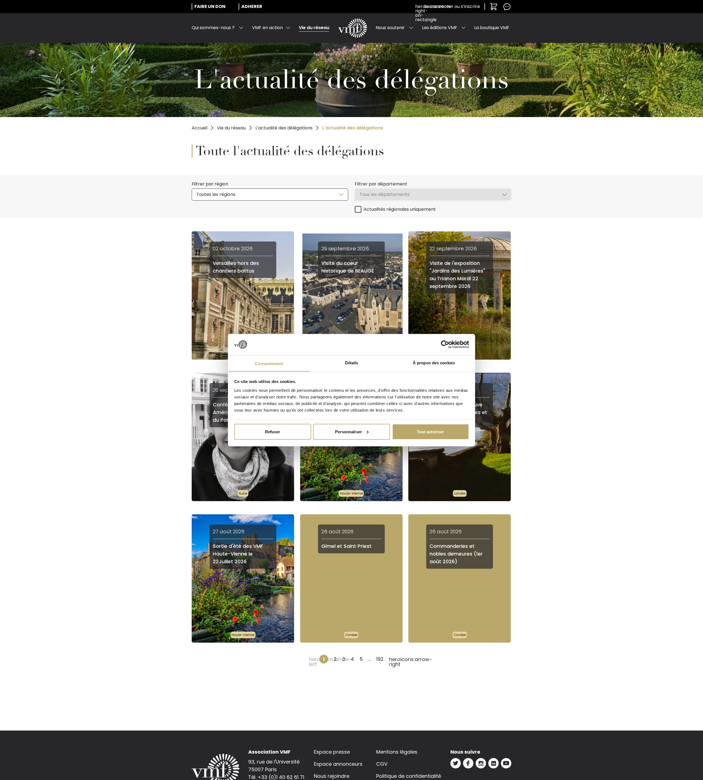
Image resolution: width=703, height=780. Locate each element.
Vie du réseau (314, 27)
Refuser (272, 431)
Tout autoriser (430, 431)
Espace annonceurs (338, 763)
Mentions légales (396, 751)
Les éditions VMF (439, 27)
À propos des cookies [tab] (434, 362)
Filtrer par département (381, 184)
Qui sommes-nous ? (213, 27)
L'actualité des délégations (284, 128)
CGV (381, 763)
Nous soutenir (390, 27)
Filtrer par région (210, 184)
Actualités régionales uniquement (400, 209)
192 (380, 659)
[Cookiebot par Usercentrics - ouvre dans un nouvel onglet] (445, 344)
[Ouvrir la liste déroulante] (241, 27)
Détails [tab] (351, 362)
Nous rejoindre (331, 776)
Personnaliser (348, 431)
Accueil (199, 128)
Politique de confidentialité (408, 776)
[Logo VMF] (352, 28)
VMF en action (267, 27)
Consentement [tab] (269, 363)
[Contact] (507, 6)
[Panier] (493, 6)
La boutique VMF (491, 27)
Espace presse (332, 751)
